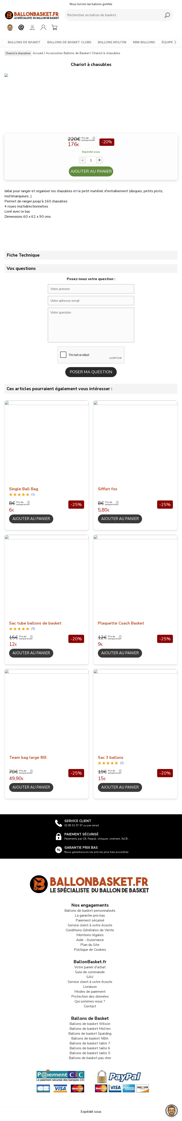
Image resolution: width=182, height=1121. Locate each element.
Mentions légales (90, 935)
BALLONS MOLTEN (112, 42)
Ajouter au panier (91, 171)
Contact (90, 1006)
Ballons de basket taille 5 (89, 1053)
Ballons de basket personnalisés (89, 910)
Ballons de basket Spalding (89, 1033)
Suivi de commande (90, 972)
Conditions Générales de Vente (90, 930)
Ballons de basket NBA (90, 1038)
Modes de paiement (90, 991)
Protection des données (90, 996)
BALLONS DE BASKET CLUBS (69, 42)
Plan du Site (89, 944)
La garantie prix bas (90, 915)
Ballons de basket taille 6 (89, 1048)
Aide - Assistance (90, 939)
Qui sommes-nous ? (90, 1001)
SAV (89, 977)
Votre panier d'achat (90, 967)
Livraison (90, 986)
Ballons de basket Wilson (89, 1023)
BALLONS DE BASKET (24, 42)
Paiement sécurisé (90, 920)
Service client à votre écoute (90, 925)
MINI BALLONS (144, 42)
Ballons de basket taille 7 (89, 1043)
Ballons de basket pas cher (90, 1058)
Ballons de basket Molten (90, 1028)
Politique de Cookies (90, 949)
